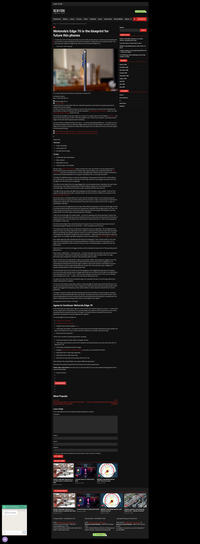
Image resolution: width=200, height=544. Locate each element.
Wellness (65, 19)
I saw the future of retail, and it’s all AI (85, 470)
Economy (79, 19)
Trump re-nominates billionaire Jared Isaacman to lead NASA (102, 402)
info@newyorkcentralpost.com (97, 522)
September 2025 (124, 75)
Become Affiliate (118, 19)
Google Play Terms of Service (64, 323)
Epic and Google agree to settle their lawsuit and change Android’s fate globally (68, 402)
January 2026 (123, 64)
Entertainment (57, 19)
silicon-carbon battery (68, 169)
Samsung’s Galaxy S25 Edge (61, 113)
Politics (86, 19)
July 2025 (122, 81)
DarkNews (107, 540)
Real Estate (93, 19)
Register (127, 19)
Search (122, 27)
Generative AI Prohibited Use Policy (72, 350)
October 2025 (123, 73)
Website (55, 447)
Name (55, 435)
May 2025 (122, 87)
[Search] (130, 19)
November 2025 (124, 70)
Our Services (141, 19)
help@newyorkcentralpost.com (66, 522)
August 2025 (123, 78)
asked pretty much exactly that (98, 111)
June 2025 (122, 84)
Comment (56, 414)
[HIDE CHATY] (5, 539)
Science (72, 19)
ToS (77, 326)
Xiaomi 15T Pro (112, 236)
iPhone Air (112, 116)
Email (55, 441)
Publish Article (108, 19)
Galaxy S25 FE (102, 236)
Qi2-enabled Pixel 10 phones (61, 195)
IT (54, 27)
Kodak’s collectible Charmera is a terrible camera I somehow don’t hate (63, 470)
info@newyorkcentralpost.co (132, 522)
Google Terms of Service (63, 321)
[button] (60, 96)
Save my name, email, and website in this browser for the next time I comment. (78, 453)
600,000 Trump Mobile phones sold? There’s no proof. (107, 470)
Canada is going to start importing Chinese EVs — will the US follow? (135, 500)
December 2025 (124, 67)
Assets (100, 19)
